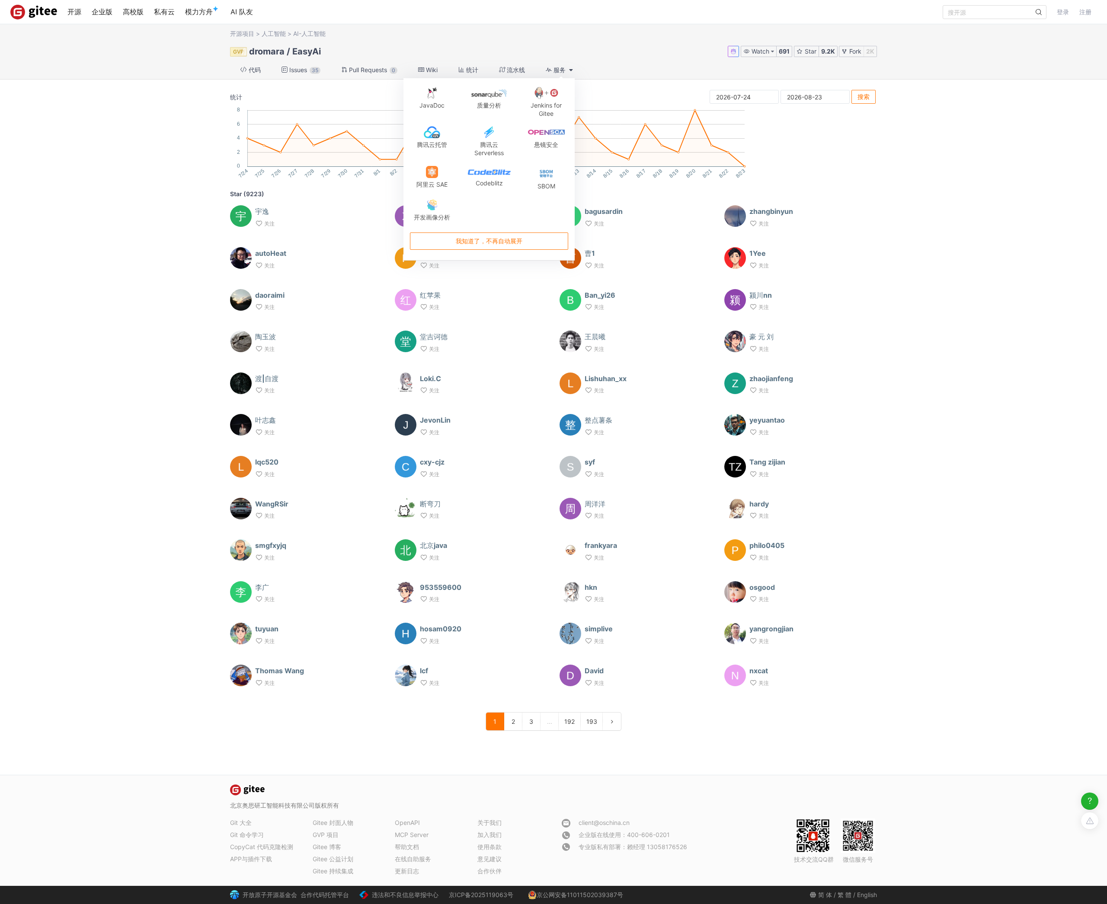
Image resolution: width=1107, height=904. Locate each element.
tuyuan (266, 628)
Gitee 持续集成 (333, 871)
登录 (1063, 12)
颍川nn (760, 295)
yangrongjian (771, 628)
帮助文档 (407, 846)
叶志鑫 (265, 420)
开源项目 (242, 33)
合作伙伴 (489, 871)
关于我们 (489, 822)
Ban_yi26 (600, 295)
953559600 (440, 587)
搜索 (863, 96)
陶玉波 (265, 336)
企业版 (102, 11)
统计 (471, 69)
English (867, 894)
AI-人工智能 (309, 33)
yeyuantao (767, 420)
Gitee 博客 (327, 846)
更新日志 (407, 871)
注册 (1085, 12)
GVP (238, 51)
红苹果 (430, 295)
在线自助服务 (413, 859)
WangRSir (271, 504)
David (594, 670)
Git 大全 (241, 822)
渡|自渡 (266, 378)
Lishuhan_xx (606, 378)
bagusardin (604, 211)
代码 (254, 69)
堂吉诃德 (434, 336)
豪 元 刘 (761, 336)
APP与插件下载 (251, 859)
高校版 (133, 11)
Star (809, 51)
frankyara (601, 545)
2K (870, 51)
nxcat (758, 670)
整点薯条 (598, 420)
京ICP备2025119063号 (481, 894)
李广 (262, 587)
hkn (591, 587)
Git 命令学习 (247, 834)
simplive (599, 628)
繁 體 (844, 894)
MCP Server (412, 834)
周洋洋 (595, 504)
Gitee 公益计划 (333, 859)
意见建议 (489, 859)
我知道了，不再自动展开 (489, 241)
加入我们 (489, 834)
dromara (267, 51)
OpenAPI (407, 822)
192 (569, 721)
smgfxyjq (270, 545)
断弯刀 (430, 504)
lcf (424, 670)
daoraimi (270, 295)
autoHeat (270, 253)
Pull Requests (371, 69)
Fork (854, 51)
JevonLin (435, 420)
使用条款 (489, 846)
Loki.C (430, 378)
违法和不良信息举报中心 (405, 894)
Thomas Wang (279, 670)
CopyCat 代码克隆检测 (261, 846)
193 (591, 721)
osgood (762, 587)
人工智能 (274, 33)
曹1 (590, 253)
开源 (74, 11)
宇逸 (262, 211)
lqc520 (266, 462)
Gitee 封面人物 (333, 822)
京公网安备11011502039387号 (580, 894)
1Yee (757, 253)
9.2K (828, 51)
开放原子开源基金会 (270, 894)
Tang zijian (767, 462)
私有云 (164, 11)
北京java (433, 545)
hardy (759, 504)
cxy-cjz (432, 462)
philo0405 (766, 545)
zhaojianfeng (771, 378)
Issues (303, 69)
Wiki (431, 69)
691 (784, 51)
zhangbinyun (771, 211)
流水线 (515, 69)
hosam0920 (440, 628)
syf (590, 462)
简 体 (825, 894)
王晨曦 (595, 336)
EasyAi (306, 51)
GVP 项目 (326, 834)
